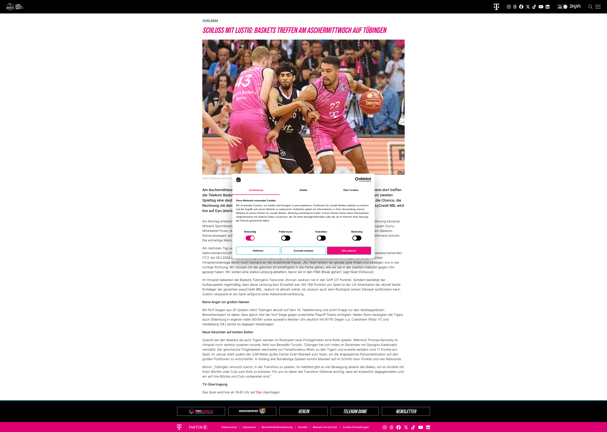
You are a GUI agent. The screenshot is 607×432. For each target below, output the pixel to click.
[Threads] (515, 7)
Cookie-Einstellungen (356, 427)
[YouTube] (541, 7)
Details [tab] (303, 190)
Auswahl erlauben (303, 250)
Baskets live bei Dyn (325, 427)
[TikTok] (534, 7)
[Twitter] (528, 7)
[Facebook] (521, 7)
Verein (303, 411)
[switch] (285, 237)
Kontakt (302, 427)
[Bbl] (562, 7)
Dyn (259, 392)
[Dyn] (575, 7)
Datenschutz (229, 427)
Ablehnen (258, 250)
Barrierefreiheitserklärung (277, 427)
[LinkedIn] (547, 7)
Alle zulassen (349, 250)
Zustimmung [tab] (256, 190)
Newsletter (406, 411)
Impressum (249, 427)
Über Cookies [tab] (351, 190)
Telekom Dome (355, 411)
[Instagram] (509, 7)
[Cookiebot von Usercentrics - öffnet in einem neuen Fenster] (357, 179)
